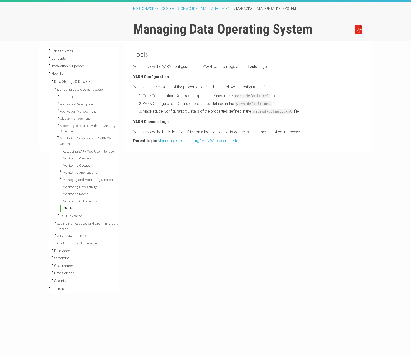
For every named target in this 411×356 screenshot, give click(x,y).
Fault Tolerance (71, 216)
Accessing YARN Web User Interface (88, 151)
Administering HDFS (71, 236)
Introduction (69, 97)
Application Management (78, 111)
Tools (68, 208)
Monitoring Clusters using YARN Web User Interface (200, 140)
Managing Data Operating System (81, 89)
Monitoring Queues (76, 165)
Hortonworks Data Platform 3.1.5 (202, 9)
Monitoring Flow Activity (80, 187)
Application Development (77, 104)
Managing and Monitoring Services (88, 180)
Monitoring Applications (80, 172)
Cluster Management (75, 118)
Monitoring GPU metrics (80, 201)
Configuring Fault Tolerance (77, 243)
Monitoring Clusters (77, 158)
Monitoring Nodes (75, 194)
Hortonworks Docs (150, 9)
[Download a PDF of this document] (358, 29)
